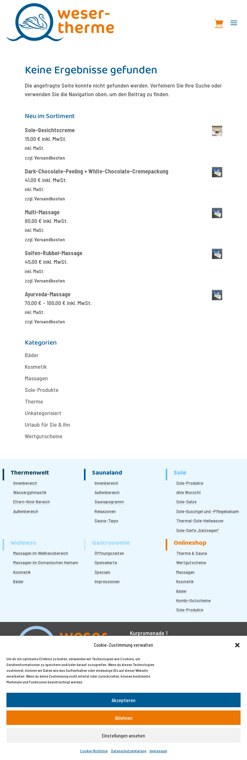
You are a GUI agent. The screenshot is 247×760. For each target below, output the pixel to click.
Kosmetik (36, 366)
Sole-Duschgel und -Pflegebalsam (207, 511)
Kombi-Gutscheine (193, 600)
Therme (34, 401)
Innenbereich (25, 483)
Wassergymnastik (29, 492)
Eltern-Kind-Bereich (31, 501)
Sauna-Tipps (106, 520)
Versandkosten (49, 158)
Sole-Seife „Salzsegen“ (197, 530)
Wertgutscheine (43, 436)
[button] (237, 645)
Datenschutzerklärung (128, 750)
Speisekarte (106, 562)
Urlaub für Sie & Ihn (47, 424)
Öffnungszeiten (109, 553)
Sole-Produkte (42, 389)
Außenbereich (25, 511)
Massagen (36, 378)
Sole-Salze (186, 501)
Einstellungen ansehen (123, 735)
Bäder (32, 354)
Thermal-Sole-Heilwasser (200, 520)
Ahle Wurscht (188, 492)
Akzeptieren (123, 700)
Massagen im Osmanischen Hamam (45, 562)
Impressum (158, 750)
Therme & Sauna (191, 553)
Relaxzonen (105, 511)
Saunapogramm (109, 501)
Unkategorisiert (43, 412)
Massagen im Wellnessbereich (40, 553)
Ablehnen (124, 718)
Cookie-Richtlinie (94, 750)
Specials (102, 572)
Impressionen (107, 581)
